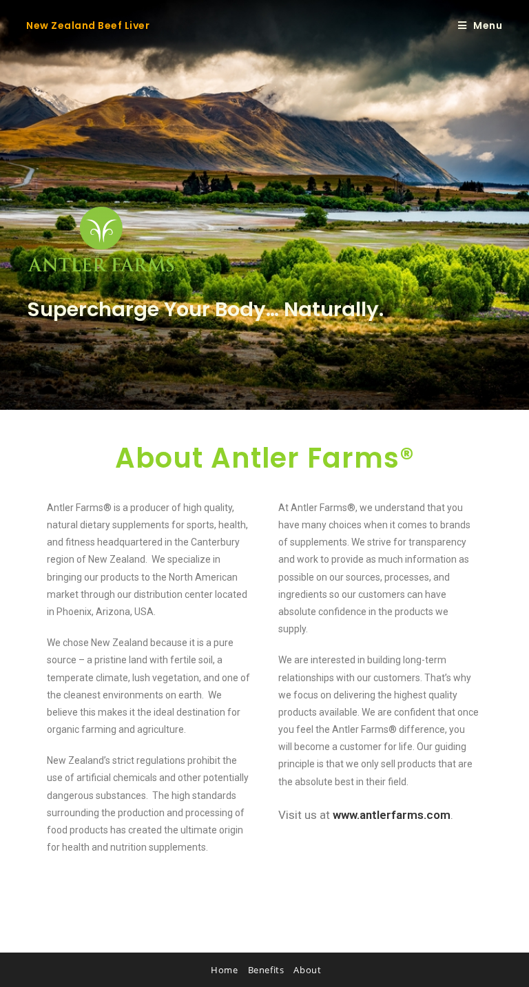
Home (224, 970)
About (307, 970)
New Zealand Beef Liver (87, 25)
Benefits (266, 970)
